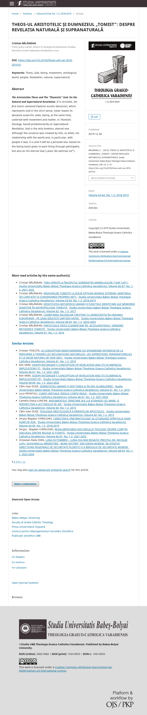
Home (15, 13)
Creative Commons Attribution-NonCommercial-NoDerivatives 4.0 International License (110, 256)
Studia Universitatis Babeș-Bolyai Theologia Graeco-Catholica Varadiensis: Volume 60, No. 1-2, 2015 (72, 405)
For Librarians (19, 567)
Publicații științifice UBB (26, 535)
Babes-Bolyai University (26, 517)
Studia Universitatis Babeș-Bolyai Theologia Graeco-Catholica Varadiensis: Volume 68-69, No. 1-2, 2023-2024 (76, 320)
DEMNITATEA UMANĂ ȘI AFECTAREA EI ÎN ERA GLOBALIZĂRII (76, 386)
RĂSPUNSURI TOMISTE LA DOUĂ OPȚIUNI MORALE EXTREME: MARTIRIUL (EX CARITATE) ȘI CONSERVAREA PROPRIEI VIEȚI (75, 295)
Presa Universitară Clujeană (28, 526)
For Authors (18, 562)
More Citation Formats (103, 178)
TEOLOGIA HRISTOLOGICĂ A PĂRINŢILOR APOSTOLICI (72, 411)
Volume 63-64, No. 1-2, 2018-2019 (53, 13)
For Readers (18, 556)
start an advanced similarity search (49, 470)
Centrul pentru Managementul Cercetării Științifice (42, 531)
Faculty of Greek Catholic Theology (32, 522)
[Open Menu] (11, 3)
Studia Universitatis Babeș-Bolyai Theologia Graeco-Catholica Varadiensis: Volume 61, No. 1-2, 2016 (73, 359)
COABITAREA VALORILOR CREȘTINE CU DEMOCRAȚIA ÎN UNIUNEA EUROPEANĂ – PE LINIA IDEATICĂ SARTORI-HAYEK (71, 316)
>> (24, 461)
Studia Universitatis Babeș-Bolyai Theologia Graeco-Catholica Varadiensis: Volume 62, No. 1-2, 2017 (75, 309)
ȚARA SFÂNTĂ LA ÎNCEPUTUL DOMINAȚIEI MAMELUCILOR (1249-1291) (86, 282)
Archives (27, 13)
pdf (96, 116)
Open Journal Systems (25, 582)
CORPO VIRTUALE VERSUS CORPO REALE (63, 393)
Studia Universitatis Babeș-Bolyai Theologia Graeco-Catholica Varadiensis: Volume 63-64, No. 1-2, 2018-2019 (75, 298)
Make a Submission (25, 483)
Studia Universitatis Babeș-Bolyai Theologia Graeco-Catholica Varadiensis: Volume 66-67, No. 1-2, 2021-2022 (74, 395)
